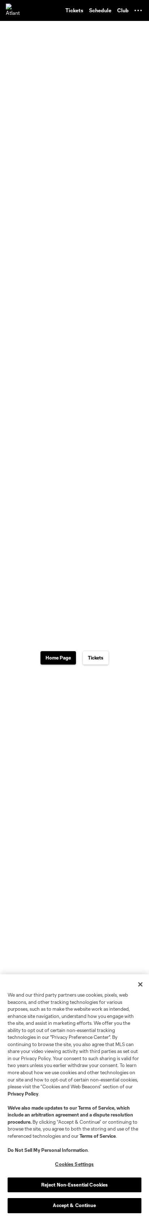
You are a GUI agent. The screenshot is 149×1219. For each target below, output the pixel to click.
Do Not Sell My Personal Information (48, 1150)
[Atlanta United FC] (13, 10)
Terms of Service (96, 1108)
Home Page (58, 658)
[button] (138, 10)
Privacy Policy (23, 1094)
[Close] (140, 984)
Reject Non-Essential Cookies (74, 1185)
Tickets (95, 658)
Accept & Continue (74, 1205)
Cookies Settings (74, 1164)
